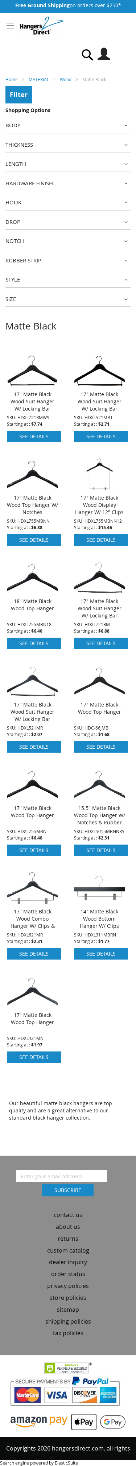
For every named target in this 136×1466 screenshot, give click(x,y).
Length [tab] (15, 163)
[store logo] (41, 26)
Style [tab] (12, 279)
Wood (66, 79)
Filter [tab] (19, 94)
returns (68, 1239)
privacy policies (68, 1286)
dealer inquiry (68, 1262)
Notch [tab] (14, 240)
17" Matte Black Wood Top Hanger (99, 708)
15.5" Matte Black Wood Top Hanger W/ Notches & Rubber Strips (99, 819)
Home (12, 79)
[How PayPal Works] (68, 1393)
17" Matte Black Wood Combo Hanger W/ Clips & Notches (33, 922)
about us (68, 1227)
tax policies (68, 1333)
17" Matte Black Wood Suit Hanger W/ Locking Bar (32, 401)
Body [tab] (12, 125)
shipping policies (68, 1321)
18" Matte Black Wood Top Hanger (32, 605)
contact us (68, 1215)
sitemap (68, 1310)
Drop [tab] (12, 221)
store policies (68, 1298)
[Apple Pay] (81, 1421)
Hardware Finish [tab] (29, 183)
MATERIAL (39, 79)
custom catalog (68, 1250)
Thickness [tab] (19, 144)
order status (68, 1274)
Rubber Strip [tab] (23, 260)
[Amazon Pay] (39, 1421)
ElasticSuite (66, 1463)
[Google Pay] (110, 1421)
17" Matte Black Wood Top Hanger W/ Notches (32, 504)
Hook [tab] (13, 202)
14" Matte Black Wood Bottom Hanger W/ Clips (99, 918)
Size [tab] (10, 298)
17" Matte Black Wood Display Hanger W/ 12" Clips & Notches (99, 508)
